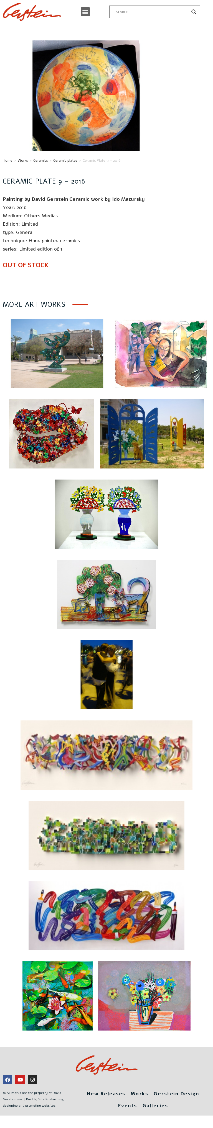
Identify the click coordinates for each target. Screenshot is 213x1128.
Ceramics (40, 160)
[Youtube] (20, 1079)
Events (127, 1105)
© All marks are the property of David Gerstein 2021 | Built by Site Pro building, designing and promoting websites (33, 1099)
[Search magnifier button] (194, 12)
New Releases (106, 1093)
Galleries (155, 1105)
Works (23, 160)
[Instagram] (32, 1079)
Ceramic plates (65, 160)
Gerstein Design (176, 1093)
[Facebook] (7, 1079)
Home (7, 160)
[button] (85, 11)
